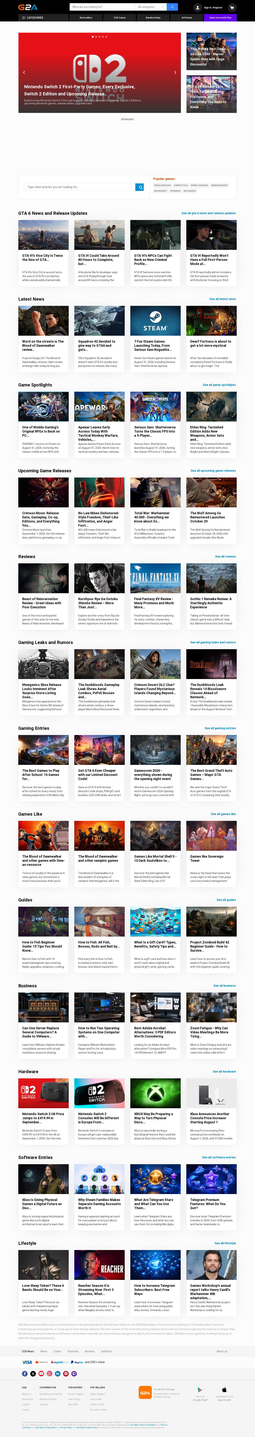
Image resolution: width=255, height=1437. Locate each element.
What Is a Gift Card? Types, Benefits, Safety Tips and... (155, 944)
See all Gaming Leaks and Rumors (213, 642)
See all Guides (227, 900)
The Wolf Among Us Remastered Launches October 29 (207, 517)
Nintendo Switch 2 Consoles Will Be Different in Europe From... (98, 1118)
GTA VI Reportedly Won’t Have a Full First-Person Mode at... (209, 260)
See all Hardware (225, 1071)
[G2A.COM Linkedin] (57, 1374)
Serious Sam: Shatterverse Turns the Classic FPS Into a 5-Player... (155, 431)
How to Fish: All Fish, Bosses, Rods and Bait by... (99, 944)
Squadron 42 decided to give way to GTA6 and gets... (96, 345)
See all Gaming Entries (221, 728)
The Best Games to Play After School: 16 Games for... (40, 775)
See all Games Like (224, 814)
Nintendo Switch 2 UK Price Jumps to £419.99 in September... (43, 1118)
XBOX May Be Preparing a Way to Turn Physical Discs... (153, 1118)
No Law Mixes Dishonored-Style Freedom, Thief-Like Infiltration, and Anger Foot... (98, 519)
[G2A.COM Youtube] (41, 1373)
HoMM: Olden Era (199, 185)
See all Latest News (223, 299)
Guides (25, 900)
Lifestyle (27, 1243)
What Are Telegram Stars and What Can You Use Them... (153, 1204)
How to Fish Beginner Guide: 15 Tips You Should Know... (42, 946)
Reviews (26, 556)
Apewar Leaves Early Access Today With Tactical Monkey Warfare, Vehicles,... (98, 433)
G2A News (28, 1351)
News (44, 1351)
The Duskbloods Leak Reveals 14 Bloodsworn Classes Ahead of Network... (208, 691)
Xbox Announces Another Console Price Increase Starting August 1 (209, 1118)
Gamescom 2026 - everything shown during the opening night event (153, 775)
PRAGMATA (175, 191)
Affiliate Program (48, 1399)
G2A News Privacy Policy (46, 1428)
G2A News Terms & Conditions (143, 1425)
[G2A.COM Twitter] (33, 1374)
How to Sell (95, 1399)
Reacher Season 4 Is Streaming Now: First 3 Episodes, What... (95, 1290)
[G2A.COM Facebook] (25, 1374)
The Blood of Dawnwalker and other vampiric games (98, 858)
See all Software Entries (219, 1157)
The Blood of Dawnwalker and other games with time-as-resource (43, 860)
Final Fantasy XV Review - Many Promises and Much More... (154, 603)
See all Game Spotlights (220, 385)
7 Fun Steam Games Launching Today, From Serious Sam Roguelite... (153, 345)
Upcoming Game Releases (44, 470)
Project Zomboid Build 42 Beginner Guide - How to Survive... (209, 946)
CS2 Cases (120, 17)
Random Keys (153, 17)
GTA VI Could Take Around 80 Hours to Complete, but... (98, 260)
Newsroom (27, 1399)
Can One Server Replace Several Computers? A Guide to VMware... (40, 1032)
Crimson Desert (219, 185)
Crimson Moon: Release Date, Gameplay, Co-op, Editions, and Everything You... (41, 519)
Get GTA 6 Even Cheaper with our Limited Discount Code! (98, 775)
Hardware (28, 1071)
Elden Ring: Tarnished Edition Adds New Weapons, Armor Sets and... (207, 433)
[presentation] (24, 73)
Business (27, 985)
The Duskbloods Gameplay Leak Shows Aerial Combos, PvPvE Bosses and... (98, 691)
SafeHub (106, 1351)
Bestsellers (86, 17)
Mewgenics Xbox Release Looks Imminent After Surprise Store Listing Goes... (41, 691)
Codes (57, 1351)
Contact (26, 1404)
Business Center (98, 1409)
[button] (93, 37)
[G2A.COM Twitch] (74, 1374)
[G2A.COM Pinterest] (66, 1374)
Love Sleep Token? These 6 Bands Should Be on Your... (43, 1288)
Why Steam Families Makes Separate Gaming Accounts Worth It (99, 1204)
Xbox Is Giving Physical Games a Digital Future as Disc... (42, 1204)
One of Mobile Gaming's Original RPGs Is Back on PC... (41, 431)
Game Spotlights (35, 385)
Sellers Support (97, 1394)
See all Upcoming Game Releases (214, 470)
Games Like (30, 814)
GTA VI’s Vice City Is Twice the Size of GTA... (42, 258)
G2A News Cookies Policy (87, 1428)
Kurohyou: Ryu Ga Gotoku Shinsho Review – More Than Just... (98, 603)
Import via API (97, 1404)
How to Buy (74, 1399)
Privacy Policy (66, 1428)
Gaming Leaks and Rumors (45, 642)
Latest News (31, 299)
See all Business (225, 985)
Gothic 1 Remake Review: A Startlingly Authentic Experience (211, 603)
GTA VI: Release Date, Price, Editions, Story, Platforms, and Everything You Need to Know (208, 97)
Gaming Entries (33, 728)
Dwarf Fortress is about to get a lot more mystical (210, 343)
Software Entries (35, 1157)
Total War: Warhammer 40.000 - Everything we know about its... (152, 517)
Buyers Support (76, 1394)
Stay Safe (73, 1404)
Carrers (25, 1409)
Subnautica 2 (181, 185)
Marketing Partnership (51, 1394)
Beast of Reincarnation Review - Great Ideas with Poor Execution (41, 603)
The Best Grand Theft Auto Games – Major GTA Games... (211, 775)
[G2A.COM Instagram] (49, 1373)
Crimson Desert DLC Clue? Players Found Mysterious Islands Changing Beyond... (155, 689)
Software (187, 17)
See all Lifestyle (225, 1243)
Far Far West (160, 191)
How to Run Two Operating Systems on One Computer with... (99, 1032)
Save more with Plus (220, 17)
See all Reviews (226, 556)
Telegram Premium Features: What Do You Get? (208, 1204)
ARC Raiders (190, 191)
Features (73, 1351)
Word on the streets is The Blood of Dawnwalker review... (43, 345)
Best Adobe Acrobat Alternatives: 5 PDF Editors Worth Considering (155, 1032)
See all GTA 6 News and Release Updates (209, 213)
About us (222, 1351)
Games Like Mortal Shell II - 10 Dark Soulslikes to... (155, 858)
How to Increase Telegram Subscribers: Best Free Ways (154, 1290)
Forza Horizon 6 (162, 185)
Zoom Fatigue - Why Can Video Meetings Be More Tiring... (209, 1032)
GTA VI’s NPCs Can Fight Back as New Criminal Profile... (153, 260)
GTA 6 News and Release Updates (52, 213)
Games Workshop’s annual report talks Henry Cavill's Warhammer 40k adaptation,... (210, 1292)
